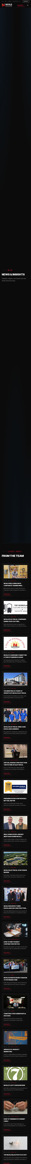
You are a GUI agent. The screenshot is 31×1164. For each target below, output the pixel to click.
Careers (20, 5)
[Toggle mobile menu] (27, 5)
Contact (26, 1)
